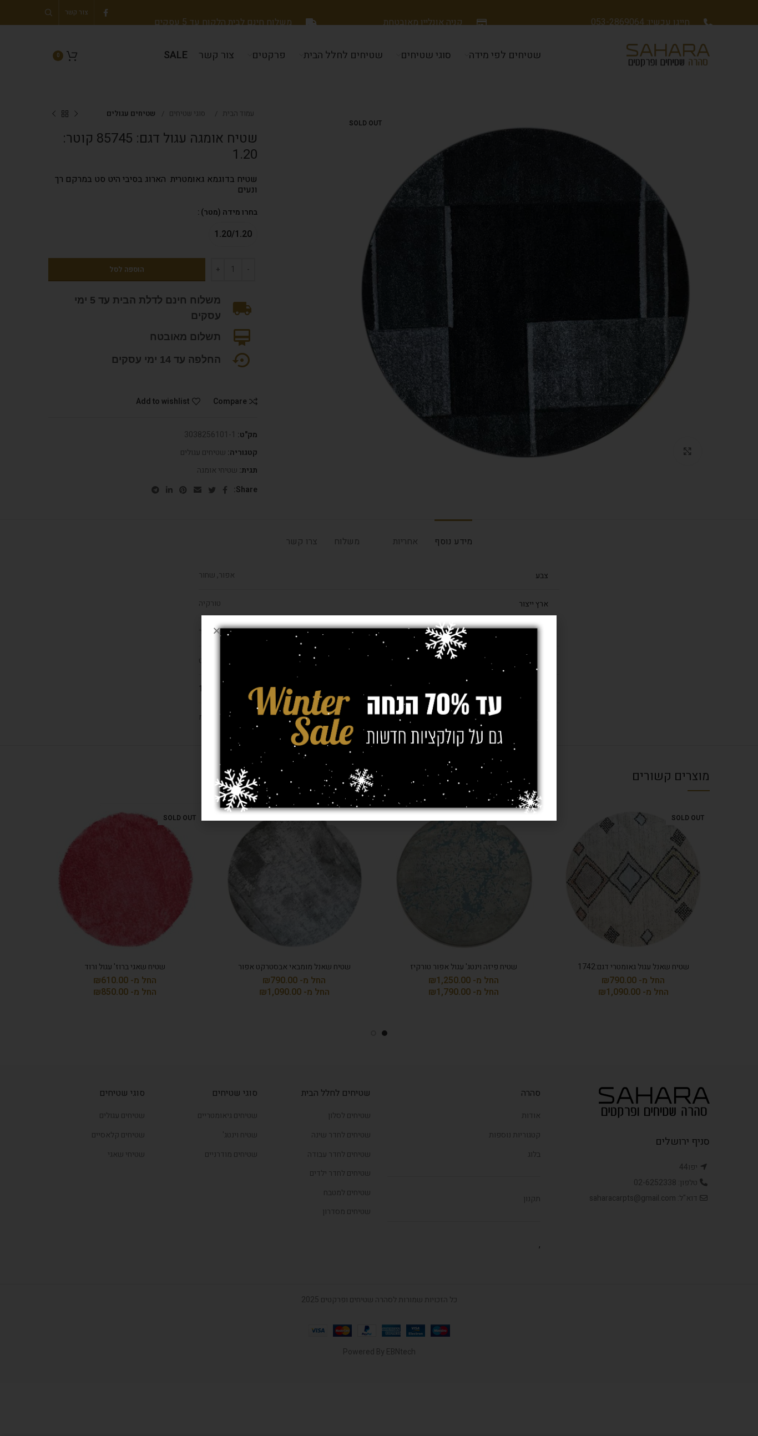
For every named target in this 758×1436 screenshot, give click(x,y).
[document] (379, 718)
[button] (217, 630)
